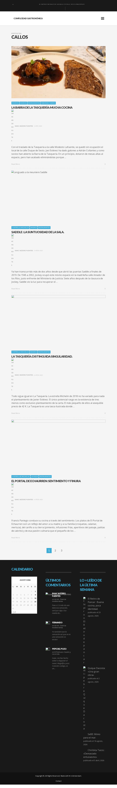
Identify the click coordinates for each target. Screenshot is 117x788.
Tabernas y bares (48, 103)
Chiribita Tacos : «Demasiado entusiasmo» (94, 754)
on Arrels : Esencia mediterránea (59, 600)
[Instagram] (57, 8)
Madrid (15, 103)
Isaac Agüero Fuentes (24, 126)
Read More (15, 164)
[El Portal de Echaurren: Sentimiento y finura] (54, 445)
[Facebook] (48, 8)
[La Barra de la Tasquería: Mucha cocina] (54, 72)
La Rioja (34, 476)
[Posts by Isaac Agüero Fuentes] (12, 126)
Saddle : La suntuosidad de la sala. (37, 232)
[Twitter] (62, 8)
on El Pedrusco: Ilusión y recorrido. (61, 653)
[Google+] (53, 8)
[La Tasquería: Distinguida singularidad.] (54, 321)
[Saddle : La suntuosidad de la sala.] (54, 196)
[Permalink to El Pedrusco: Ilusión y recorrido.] (48, 650)
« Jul (13, 611)
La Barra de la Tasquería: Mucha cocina (41, 107)
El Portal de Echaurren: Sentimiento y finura (46, 481)
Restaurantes (33, 103)
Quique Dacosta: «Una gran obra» (96, 672)
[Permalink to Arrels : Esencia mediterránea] (58, 594)
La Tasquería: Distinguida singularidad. (41, 356)
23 (35, 602)
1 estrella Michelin (20, 227)
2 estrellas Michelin (21, 476)
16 (35, 598)
